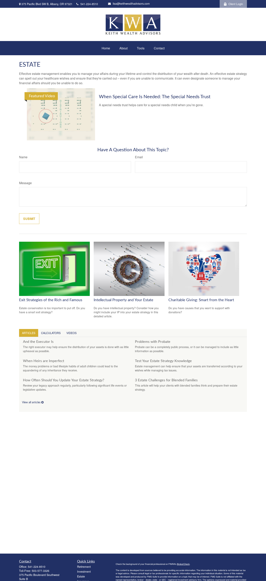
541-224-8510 (89, 4)
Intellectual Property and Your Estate (123, 300)
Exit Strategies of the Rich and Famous (50, 300)
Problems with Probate (152, 342)
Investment (84, 571)
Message (25, 183)
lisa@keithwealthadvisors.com (131, 3)
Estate (81, 576)
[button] (106, 48)
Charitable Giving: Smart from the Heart (201, 300)
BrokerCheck (183, 563)
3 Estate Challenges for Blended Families (166, 380)
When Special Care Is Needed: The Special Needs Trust (155, 96)
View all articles (31, 402)
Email (139, 157)
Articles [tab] (28, 333)
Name (23, 157)
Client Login (235, 4)
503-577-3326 (40, 571)
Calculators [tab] (51, 333)
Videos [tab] (71, 333)
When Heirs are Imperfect (43, 361)
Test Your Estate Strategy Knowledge (163, 361)
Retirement (84, 567)
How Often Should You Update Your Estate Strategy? (63, 380)
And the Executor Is (38, 342)
